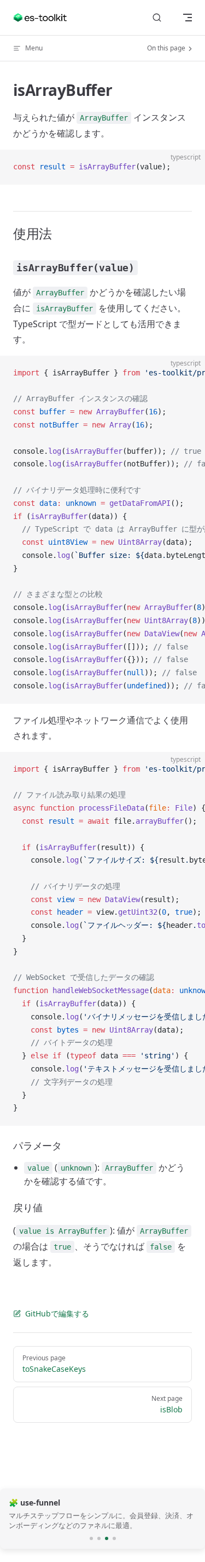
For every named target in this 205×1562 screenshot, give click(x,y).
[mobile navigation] (187, 17)
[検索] (157, 18)
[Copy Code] (187, 167)
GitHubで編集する (57, 1313)
